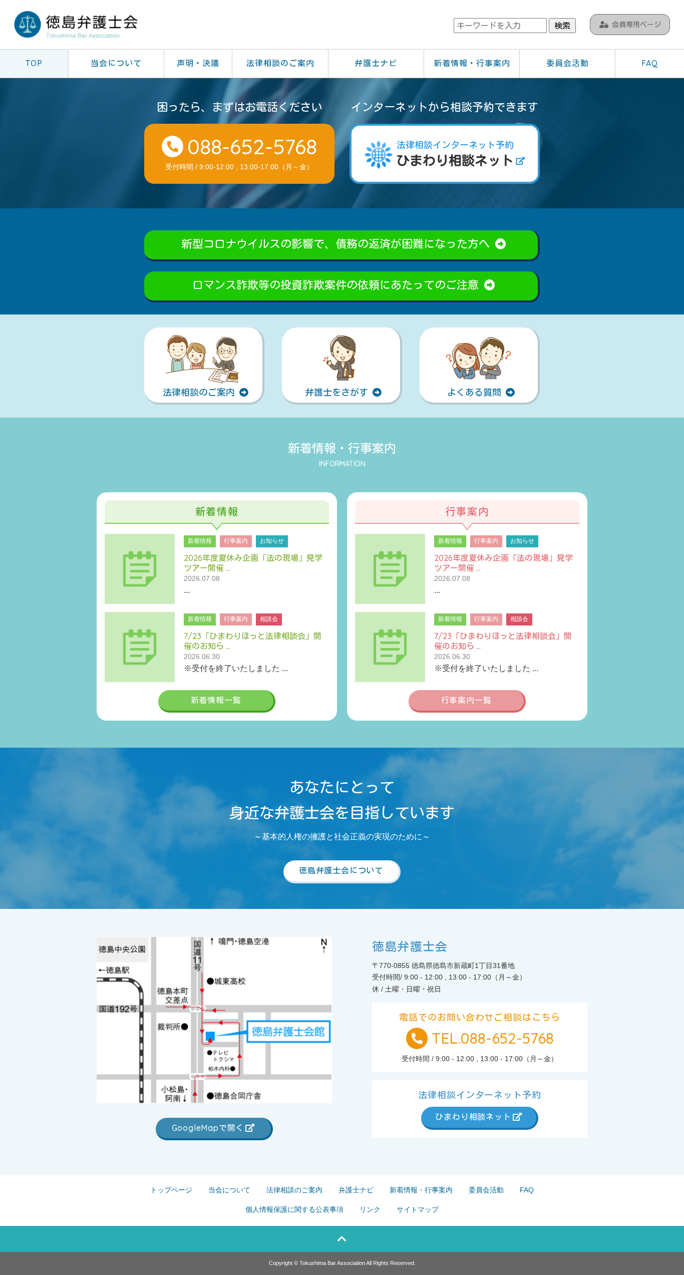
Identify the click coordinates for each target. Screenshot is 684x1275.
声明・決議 (198, 63)
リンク (370, 1209)
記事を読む (217, 569)
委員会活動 (567, 63)
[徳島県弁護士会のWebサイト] (76, 25)
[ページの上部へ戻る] (342, 1239)
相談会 (269, 618)
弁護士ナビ (376, 63)
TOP (34, 63)
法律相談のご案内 (280, 63)
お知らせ (272, 540)
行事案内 (236, 540)
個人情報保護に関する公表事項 (294, 1209)
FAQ (649, 63)
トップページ (171, 1190)
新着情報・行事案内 (472, 63)
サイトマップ (418, 1209)
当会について (116, 63)
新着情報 (200, 540)
